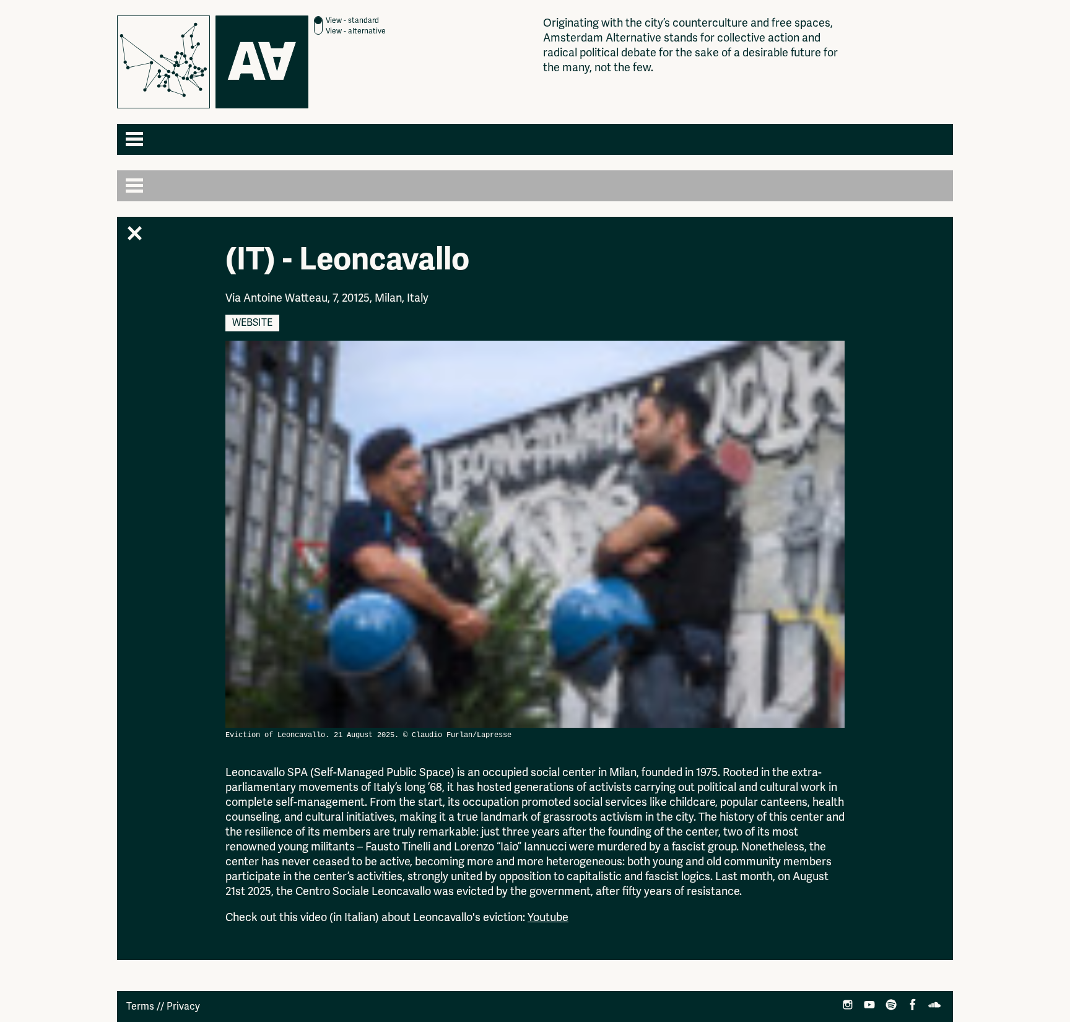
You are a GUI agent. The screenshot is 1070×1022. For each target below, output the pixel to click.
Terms (140, 1006)
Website (252, 323)
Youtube (548, 917)
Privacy (183, 1006)
